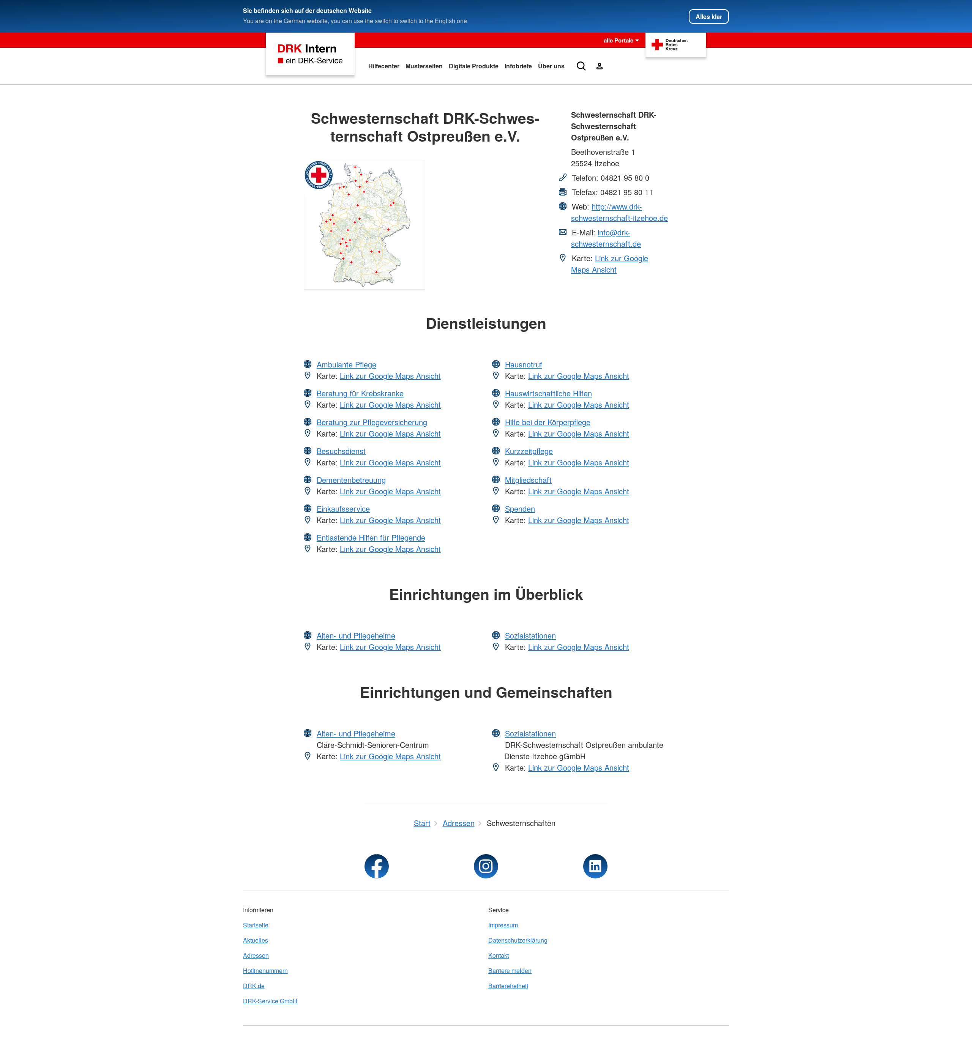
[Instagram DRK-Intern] (486, 866)
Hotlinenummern (265, 970)
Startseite (255, 925)
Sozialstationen (530, 635)
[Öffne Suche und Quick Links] (581, 66)
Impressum (503, 925)
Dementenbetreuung (351, 479)
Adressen (256, 955)
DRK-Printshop (590, 110)
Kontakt (498, 955)
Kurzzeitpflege (529, 450)
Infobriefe (518, 65)
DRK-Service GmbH (270, 1001)
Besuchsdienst (341, 450)
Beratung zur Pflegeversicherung (372, 421)
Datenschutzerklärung (518, 940)
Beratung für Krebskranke (360, 393)
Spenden (520, 508)
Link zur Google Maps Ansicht (609, 263)
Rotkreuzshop (589, 80)
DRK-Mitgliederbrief (596, 95)
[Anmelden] (599, 66)
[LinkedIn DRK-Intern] (595, 866)
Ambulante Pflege (346, 364)
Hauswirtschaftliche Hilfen (548, 393)
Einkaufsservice (343, 508)
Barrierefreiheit (508, 985)
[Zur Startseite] (310, 54)
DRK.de (254, 985)
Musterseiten (424, 65)
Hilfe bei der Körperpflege (547, 421)
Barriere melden (510, 970)
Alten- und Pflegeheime (356, 635)
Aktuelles (255, 940)
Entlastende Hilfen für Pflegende (371, 537)
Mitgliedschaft (528, 479)
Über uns (551, 65)
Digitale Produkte (474, 65)
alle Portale (618, 40)
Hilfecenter (383, 65)
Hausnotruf (523, 364)
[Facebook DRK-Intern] (376, 866)
